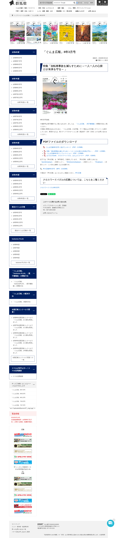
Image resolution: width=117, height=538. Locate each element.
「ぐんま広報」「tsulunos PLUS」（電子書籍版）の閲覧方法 (21, 273)
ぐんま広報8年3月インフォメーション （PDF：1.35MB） (65, 153)
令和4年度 (15, 175)
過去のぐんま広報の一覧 (23, 230)
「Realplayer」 (99, 162)
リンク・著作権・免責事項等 (20, 526)
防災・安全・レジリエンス (46, 8)
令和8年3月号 (17, 84)
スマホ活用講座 (18, 376)
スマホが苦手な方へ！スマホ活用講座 (21, 369)
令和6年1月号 (17, 155)
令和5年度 (15, 143)
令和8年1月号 (17, 91)
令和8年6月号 (17, 64)
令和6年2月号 (17, 152)
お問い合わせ (92, 11)
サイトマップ (16, 524)
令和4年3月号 (17, 212)
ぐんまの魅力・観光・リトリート (25, 8)
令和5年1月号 (17, 187)
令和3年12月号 (18, 222)
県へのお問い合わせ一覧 (19, 529)
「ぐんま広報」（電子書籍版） (85, 124)
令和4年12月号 (18, 190)
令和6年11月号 (17, 129)
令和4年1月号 (17, 219)
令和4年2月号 (17, 216)
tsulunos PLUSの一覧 (23, 262)
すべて (80, 2)
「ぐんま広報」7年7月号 (18, 405)
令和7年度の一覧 (22, 102)
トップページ (17, 15)
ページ (86, 2)
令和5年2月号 (17, 184)
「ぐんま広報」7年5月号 (18, 401)
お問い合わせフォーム (50, 213)
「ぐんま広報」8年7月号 (18, 390)
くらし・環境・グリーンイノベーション (79, 8)
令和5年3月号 (17, 180)
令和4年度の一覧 (22, 198)
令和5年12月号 (18, 158)
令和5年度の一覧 (22, 166)
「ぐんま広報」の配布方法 (21, 295)
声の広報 (78, 173)
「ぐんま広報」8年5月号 (18, 393)
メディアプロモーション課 (52, 205)
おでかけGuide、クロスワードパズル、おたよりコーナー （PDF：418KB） (71, 155)
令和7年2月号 (17, 119)
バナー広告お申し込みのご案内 (21, 532)
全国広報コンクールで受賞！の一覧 (23, 358)
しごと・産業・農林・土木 (45, 11)
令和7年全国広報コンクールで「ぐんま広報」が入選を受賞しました (23, 327)
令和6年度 (15, 111)
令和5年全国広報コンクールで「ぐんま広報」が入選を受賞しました (23, 335)
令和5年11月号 (17, 161)
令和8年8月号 (17, 58)
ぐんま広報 (26, 15)
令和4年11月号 (17, 193)
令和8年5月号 (17, 67)
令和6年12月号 (18, 126)
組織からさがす (80, 11)
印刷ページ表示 (103, 60)
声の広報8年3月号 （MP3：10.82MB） (55, 169)
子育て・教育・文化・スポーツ (25, 11)
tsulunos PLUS (18, 239)
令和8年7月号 (17, 61)
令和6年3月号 (17, 148)
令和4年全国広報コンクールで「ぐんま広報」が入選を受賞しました (23, 343)
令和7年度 (15, 79)
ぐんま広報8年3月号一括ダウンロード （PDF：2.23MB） (65, 147)
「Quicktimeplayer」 (47, 162)
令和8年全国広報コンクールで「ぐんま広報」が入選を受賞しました (23, 320)
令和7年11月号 (17, 97)
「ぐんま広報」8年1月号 (18, 397)
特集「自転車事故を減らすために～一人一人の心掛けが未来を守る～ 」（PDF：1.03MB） (76, 151)
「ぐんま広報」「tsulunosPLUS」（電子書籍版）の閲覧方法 (23, 284)
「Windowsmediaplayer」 (73, 162)
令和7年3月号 (17, 116)
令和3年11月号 (17, 225)
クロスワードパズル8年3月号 (49, 187)
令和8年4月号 (17, 71)
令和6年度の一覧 (22, 134)
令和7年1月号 (17, 123)
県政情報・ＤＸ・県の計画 (64, 11)
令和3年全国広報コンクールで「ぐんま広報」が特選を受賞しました (23, 351)
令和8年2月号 (17, 87)
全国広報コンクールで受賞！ (21, 311)
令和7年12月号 (18, 94)
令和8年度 (15, 52)
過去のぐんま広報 (18, 207)
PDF (91, 2)
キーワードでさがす (46, 2)
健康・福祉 (61, 8)
